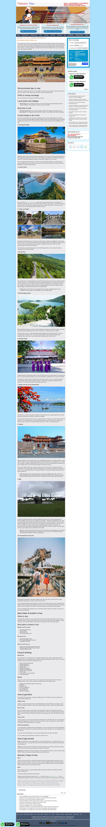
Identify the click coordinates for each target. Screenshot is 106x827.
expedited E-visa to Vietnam (38, 781)
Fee (50, 814)
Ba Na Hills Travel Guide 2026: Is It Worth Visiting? (30, 803)
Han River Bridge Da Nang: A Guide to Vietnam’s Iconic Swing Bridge (34, 796)
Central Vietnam (46, 780)
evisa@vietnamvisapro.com (77, 136)
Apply (21, 814)
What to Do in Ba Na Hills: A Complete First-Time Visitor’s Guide (32, 802)
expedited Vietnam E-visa (51, 781)
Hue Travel (52, 782)
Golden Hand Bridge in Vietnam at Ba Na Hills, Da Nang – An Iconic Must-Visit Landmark (38, 800)
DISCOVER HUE (54, 780)
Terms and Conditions (28, 814)
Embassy (58, 814)
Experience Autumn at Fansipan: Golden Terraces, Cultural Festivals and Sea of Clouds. (37, 797)
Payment (46, 814)
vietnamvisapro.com (54, 776)
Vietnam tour (26, 785)
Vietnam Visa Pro (46, 816)
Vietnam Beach (41, 784)
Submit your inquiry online (74, 137)
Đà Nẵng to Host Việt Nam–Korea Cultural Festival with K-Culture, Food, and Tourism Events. (39, 806)
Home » (25, 37)
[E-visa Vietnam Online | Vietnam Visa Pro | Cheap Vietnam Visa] (30, 4)
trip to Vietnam (33, 784)
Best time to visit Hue (23, 780)
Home (18, 814)
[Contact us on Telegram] (82, 148)
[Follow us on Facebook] (70, 148)
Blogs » (28, 37)
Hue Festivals (41, 782)
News (38, 814)
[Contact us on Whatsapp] (85, 148)
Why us (53, 814)
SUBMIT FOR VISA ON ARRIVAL (28, 31)
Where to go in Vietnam (54, 785)
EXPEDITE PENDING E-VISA (77, 32)
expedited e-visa (26, 781)
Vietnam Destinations (51, 784)
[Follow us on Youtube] (74, 148)
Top (64, 792)
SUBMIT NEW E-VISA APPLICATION (52, 31)
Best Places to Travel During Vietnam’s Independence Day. (31, 799)
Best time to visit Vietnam (35, 780)
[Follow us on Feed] (78, 148)
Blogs (42, 814)
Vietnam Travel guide (42, 785)
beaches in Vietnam (30, 202)
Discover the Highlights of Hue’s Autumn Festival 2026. (31, 805)
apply (38, 776)
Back (62, 792)
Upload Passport (79, 35)
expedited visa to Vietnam (30, 782)
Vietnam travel (32, 785)
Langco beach (25, 784)
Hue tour (47, 782)
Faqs (35, 814)
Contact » (86, 89)
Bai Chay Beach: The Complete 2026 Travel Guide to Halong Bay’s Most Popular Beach (37, 808)
